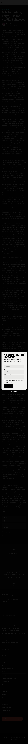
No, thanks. (14, 391)
